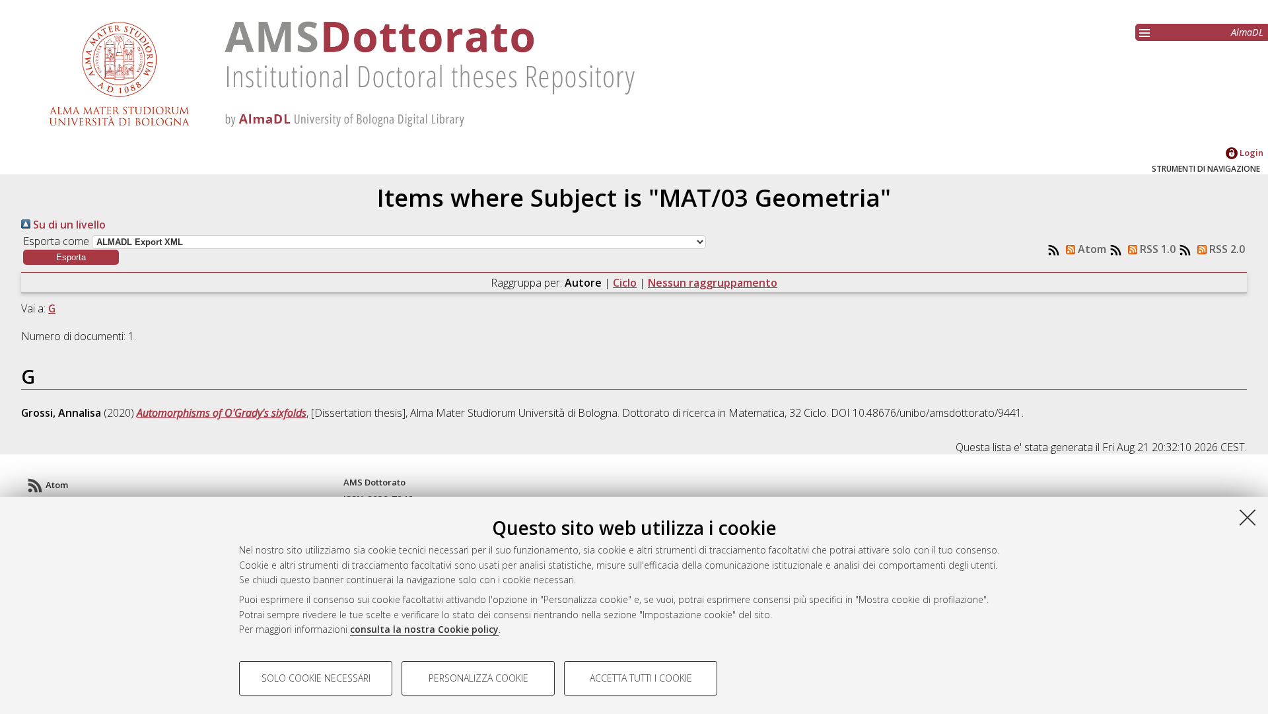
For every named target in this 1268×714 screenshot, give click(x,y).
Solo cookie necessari (316, 678)
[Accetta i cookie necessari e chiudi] (1247, 517)
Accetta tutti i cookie (641, 678)
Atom (1090, 249)
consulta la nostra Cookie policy (424, 629)
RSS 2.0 (1226, 249)
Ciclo (625, 282)
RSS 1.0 (1156, 249)
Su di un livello (68, 224)
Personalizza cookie (478, 678)
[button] (71, 257)
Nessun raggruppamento (712, 282)
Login (1250, 153)
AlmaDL (1247, 32)
